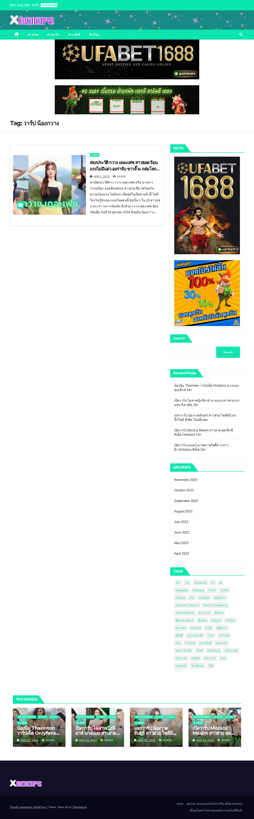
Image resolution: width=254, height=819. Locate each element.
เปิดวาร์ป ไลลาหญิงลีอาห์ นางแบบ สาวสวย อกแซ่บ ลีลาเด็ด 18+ (95, 733)
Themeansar (79, 807)
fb (213, 582)
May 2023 (181, 543)
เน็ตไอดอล (213, 650)
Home (180, 803)
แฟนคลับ (181, 665)
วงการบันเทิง (195, 635)
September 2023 (186, 501)
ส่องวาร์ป (221, 643)
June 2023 (182, 532)
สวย (178, 643)
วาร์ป (210, 635)
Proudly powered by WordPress (28, 807)
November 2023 (185, 479)
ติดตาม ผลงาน (184, 620)
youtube (204, 597)
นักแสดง (181, 628)
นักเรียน (94, 34)
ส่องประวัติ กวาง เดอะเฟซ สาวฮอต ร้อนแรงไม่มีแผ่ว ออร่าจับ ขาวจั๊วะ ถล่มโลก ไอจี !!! (124, 169)
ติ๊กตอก (202, 620)
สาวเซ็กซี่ (74, 34)
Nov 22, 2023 (146, 740)
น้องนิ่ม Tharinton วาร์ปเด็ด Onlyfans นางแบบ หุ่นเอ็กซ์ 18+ (37, 733)
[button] (240, 34)
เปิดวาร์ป (181, 658)
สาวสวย (33, 34)
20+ (187, 582)
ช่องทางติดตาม (185, 612)
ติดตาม (219, 612)
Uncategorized (26, 717)
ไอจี (211, 665)
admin (121, 176)
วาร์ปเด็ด (224, 635)
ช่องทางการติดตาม (187, 605)
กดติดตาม (220, 597)
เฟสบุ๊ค (195, 658)
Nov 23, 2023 (88, 740)
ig (220, 582)
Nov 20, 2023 (205, 740)
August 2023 (183, 511)
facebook (200, 582)
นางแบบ (195, 628)
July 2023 (181, 522)
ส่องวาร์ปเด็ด (183, 650)
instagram (182, 590)
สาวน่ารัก (53, 34)
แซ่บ (223, 658)
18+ (178, 582)
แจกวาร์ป (210, 658)
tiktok (212, 590)
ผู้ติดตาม (222, 628)
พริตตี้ (179, 635)
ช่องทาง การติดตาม (215, 605)
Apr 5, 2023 (102, 176)
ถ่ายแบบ (216, 620)
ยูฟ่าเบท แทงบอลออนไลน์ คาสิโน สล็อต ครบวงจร (214, 803)
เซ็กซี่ (199, 650)
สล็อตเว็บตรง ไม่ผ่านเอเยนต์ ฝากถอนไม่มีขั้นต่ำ (216, 810)
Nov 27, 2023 (29, 740)
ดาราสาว (204, 612)
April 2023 (181, 553)
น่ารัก (208, 628)
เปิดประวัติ (231, 650)
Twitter (224, 590)
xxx (192, 597)
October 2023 (184, 490)
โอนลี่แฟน (197, 665)
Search (179, 338)
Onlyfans (198, 590)
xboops (180, 597)
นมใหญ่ (230, 620)
